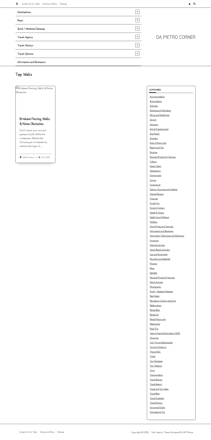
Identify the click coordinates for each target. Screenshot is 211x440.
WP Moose (188, 432)
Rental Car (154, 314)
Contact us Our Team (31, 3)
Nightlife (153, 273)
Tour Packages (156, 361)
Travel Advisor (25, 45)
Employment (155, 175)
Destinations (24, 12)
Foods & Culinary (157, 207)
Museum (153, 263)
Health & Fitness (157, 212)
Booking (153, 152)
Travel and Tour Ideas (159, 389)
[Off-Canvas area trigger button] (16, 3)
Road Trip (154, 328)
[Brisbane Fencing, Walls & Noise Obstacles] (35, 99)
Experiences (155, 184)
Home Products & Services (161, 226)
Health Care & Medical (159, 217)
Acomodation (156, 101)
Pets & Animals (156, 282)
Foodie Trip (155, 203)
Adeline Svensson (28, 157)
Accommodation (157, 96)
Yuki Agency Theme (160, 432)
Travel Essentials (157, 398)
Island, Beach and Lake (160, 249)
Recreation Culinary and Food (163, 300)
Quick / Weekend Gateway (31, 28)
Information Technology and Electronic (167, 235)
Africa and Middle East (159, 115)
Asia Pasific (155, 133)
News (20, 20)
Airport (153, 119)
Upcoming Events (157, 407)
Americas (154, 124)
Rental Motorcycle (158, 319)
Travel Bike (155, 393)
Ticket (152, 356)
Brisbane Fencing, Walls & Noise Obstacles (35, 121)
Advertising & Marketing (160, 110)
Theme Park (155, 351)
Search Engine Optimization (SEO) (165, 333)
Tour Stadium (156, 365)
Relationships (155, 305)
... (42, 146)
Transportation (156, 375)
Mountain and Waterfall (160, 259)
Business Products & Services (163, 157)
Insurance (154, 240)
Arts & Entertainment (159, 129)
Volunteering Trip (157, 412)
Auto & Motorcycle (158, 143)
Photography (155, 286)
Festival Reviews (157, 194)
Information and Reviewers (31, 62)
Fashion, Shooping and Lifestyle (163, 189)
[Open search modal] (194, 3)
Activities (154, 105)
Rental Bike (155, 310)
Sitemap (63, 3)
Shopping (154, 338)
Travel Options (25, 54)
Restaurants (155, 324)
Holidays (153, 221)
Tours (152, 370)
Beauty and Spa (157, 147)
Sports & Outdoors (158, 347)
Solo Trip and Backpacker (161, 342)
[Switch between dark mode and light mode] (189, 3)
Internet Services (157, 245)
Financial (154, 198)
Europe (153, 180)
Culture (153, 161)
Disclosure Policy (50, 3)
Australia (154, 138)
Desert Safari (155, 166)
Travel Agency (25, 37)
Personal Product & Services (162, 277)
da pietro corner (176, 36)
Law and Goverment (158, 254)
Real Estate (154, 296)
